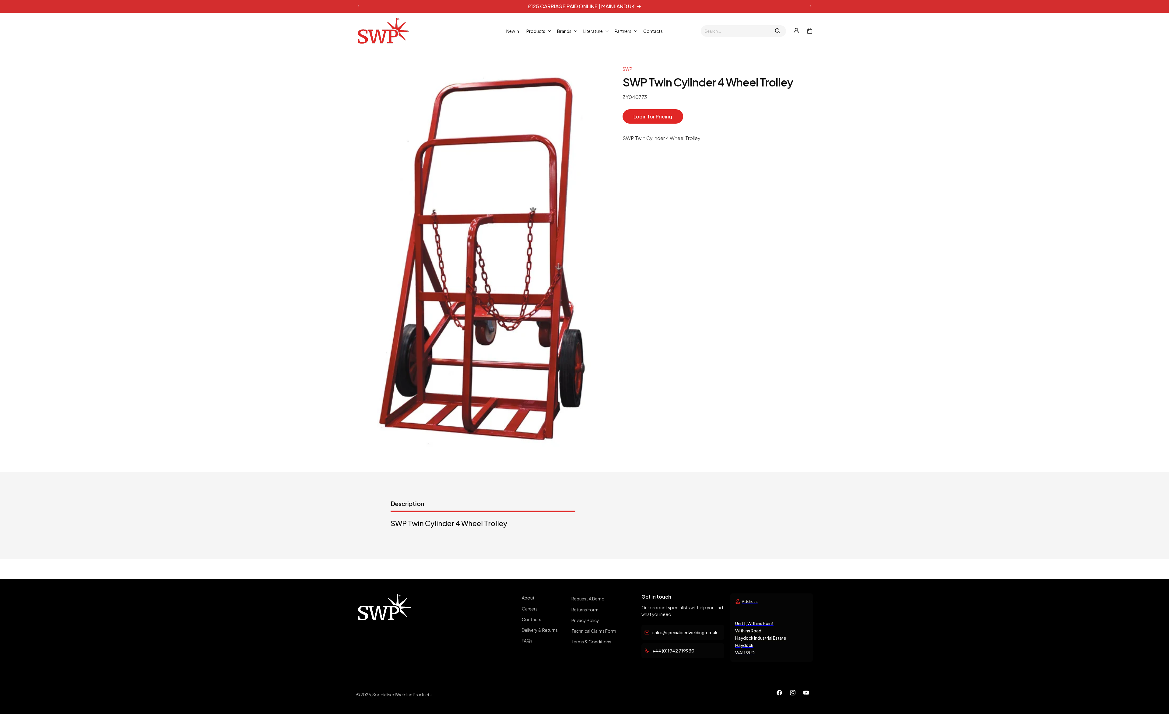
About (528, 597)
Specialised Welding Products (402, 694)
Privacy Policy (585, 620)
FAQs (527, 640)
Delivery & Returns (540, 630)
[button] (538, 30)
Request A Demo (588, 598)
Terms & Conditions (591, 641)
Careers (530, 608)
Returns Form (585, 609)
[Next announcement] (810, 6)
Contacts (531, 619)
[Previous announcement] (358, 6)
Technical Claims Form (593, 631)
